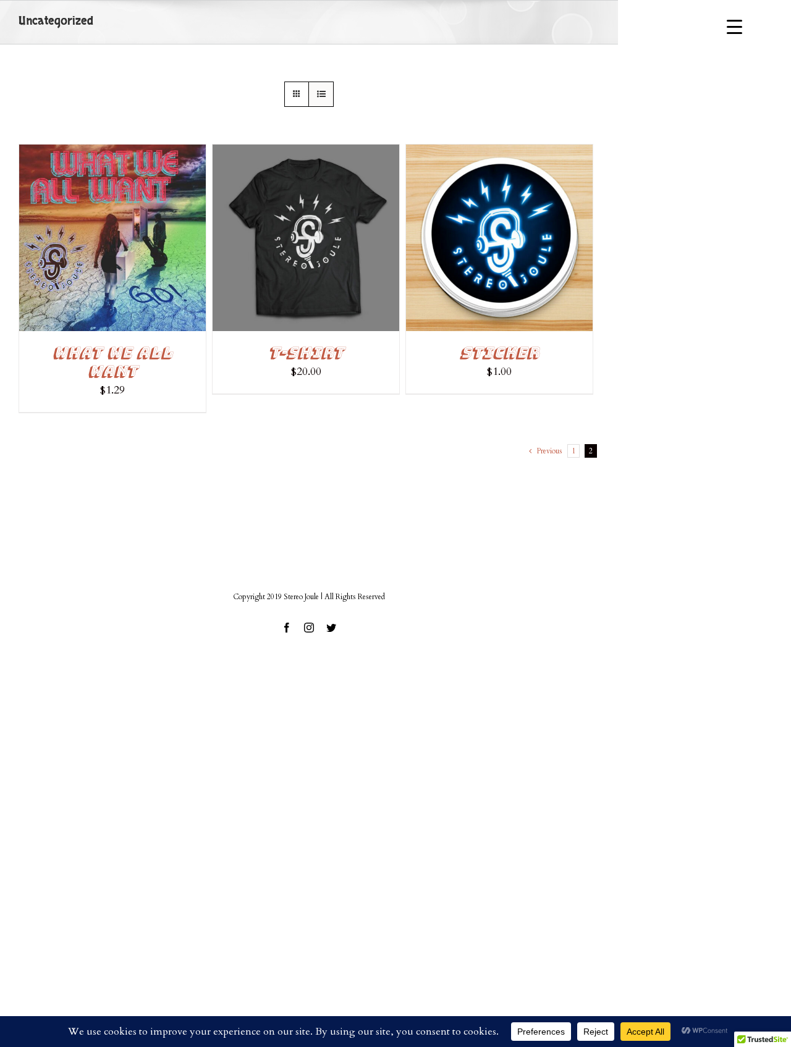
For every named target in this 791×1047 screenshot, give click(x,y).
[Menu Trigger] (734, 26)
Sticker (499, 352)
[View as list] (321, 94)
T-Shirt (306, 352)
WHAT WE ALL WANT (112, 362)
